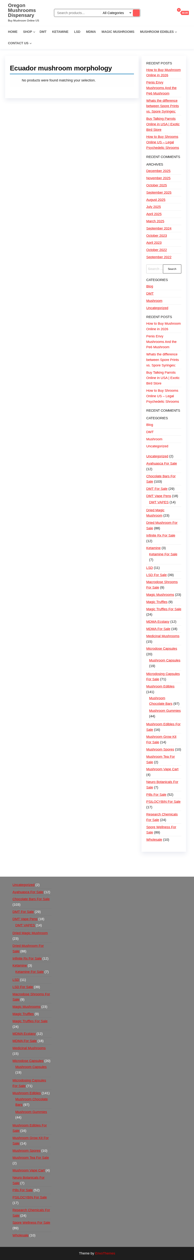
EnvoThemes (105, 1253)
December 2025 (158, 171)
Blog (149, 286)
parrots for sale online (61, 865)
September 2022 (158, 257)
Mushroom (154, 301)
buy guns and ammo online (64, 870)
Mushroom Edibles (157, 32)
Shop (27, 32)
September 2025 (158, 192)
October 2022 (156, 250)
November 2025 (158, 178)
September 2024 (158, 228)
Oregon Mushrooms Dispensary (22, 10)
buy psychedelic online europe (101, 865)
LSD (77, 32)
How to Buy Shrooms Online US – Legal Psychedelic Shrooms (162, 142)
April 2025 (154, 214)
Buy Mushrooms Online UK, (129, 859)
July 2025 (153, 207)
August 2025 (155, 200)
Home (12, 32)
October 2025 (156, 185)
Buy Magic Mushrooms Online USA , (37, 859)
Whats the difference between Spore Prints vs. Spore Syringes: (162, 106)
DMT (43, 32)
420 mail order (162, 859)
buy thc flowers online (26, 865)
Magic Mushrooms (118, 32)
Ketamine (60, 32)
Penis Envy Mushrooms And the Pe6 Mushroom (161, 88)
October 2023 (156, 236)
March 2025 (155, 221)
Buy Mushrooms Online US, (86, 859)
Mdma (91, 32)
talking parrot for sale (143, 865)
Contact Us (18, 43)
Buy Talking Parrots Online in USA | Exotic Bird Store (163, 124)
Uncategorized (157, 308)
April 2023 (154, 243)
